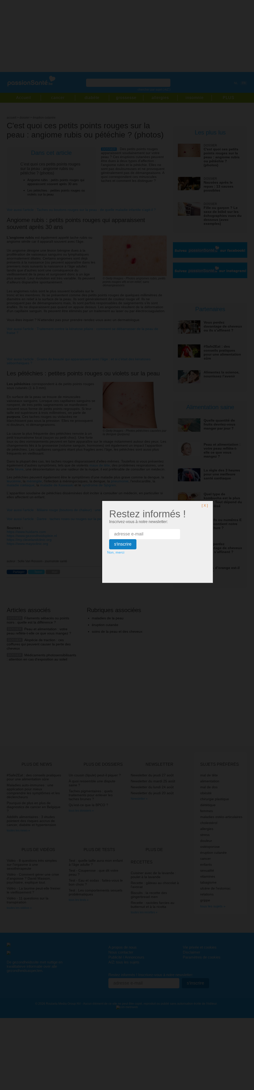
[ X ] (205, 505)
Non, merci (115, 552)
